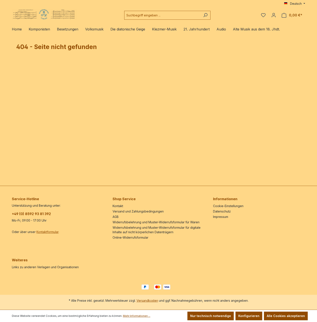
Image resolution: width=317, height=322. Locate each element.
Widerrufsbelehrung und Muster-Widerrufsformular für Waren (156, 222)
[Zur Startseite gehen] (44, 14)
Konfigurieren (248, 316)
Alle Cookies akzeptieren (286, 316)
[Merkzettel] (263, 15)
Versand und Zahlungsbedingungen (138, 211)
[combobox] (162, 15)
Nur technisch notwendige (210, 316)
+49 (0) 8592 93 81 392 (31, 214)
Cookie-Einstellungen (228, 206)
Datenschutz (222, 211)
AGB (116, 217)
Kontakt (118, 206)
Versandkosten (147, 300)
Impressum (220, 217)
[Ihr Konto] (273, 15)
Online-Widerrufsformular (130, 237)
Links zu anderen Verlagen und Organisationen (45, 267)
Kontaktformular (47, 232)
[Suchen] (205, 15)
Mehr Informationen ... (136, 315)
